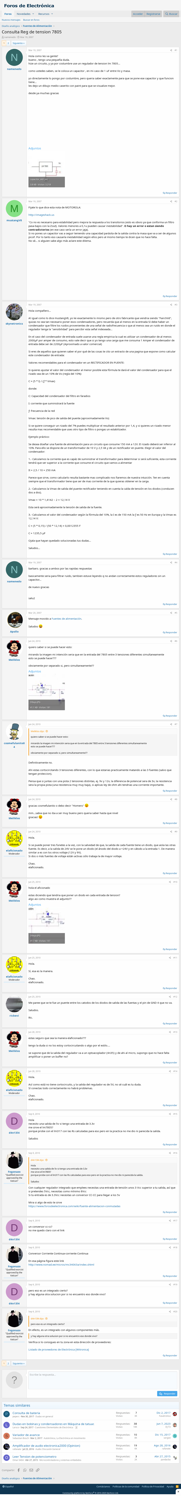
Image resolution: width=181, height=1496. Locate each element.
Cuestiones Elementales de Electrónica (54, 1427)
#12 (175, 996)
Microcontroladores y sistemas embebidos (60, 1460)
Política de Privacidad (153, 1486)
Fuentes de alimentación (66, 618)
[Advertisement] (102, 119)
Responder (171, 192)
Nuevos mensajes (11, 19)
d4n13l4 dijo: (37, 1160)
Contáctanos (103, 1486)
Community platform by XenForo (91, 1493)
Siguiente (18, 43)
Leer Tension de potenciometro (34, 1457)
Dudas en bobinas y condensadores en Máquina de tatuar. (53, 1424)
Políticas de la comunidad (126, 1486)
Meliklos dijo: (37, 731)
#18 (175, 1247)
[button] (33, 14)
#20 (175, 1311)
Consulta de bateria (26, 1413)
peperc (16, 1416)
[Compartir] (171, 50)
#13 (175, 1032)
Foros (7, 14)
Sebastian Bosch (21, 1438)
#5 (176, 612)
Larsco (16, 1427)
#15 (175, 1113)
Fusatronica (165, 1415)
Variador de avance (26, 1435)
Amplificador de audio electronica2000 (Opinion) (46, 1446)
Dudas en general (44, 1416)
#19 (175, 1284)
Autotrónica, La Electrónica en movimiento (64, 1438)
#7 (176, 724)
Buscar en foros (31, 19)
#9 (176, 831)
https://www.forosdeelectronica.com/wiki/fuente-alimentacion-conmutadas (74, 1206)
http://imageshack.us (41, 214)
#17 (175, 1220)
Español (9, 1486)
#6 (176, 641)
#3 (176, 304)
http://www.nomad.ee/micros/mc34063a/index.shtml (61, 1264)
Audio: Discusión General (48, 1449)
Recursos (43, 14)
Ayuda (170, 1486)
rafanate (17, 1449)
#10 (175, 881)
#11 (175, 957)
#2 (176, 201)
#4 (176, 562)
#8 (176, 799)
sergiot (167, 1437)
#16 (175, 1152)
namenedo (10, 37)
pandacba (166, 1459)
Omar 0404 (18, 1460)
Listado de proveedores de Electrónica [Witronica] (58, 1349)
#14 (175, 1071)
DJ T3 (168, 1426)
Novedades (23, 14)
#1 (176, 50)
